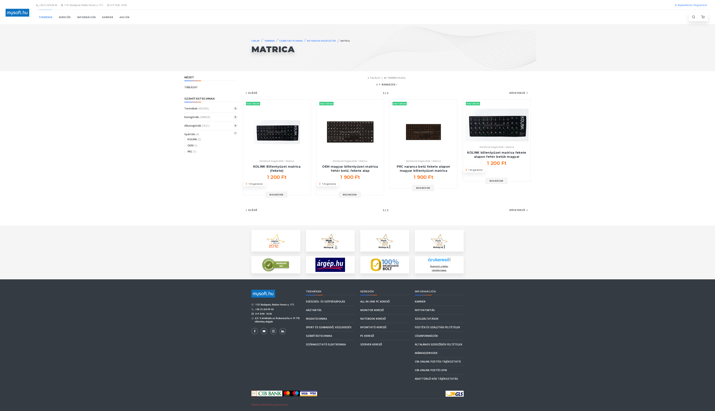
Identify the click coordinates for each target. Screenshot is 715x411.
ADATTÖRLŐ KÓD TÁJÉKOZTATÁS (436, 378)
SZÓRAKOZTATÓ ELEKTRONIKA (326, 344)
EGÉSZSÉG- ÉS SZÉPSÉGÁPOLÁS (325, 301)
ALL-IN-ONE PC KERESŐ (375, 301)
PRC (192, 151)
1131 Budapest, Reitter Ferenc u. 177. (83, 5)
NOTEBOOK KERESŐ (373, 318)
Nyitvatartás (425, 310)
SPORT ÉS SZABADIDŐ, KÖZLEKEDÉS (328, 327)
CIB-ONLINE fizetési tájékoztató (438, 361)
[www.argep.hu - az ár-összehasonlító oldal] (330, 265)
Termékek (196, 108)
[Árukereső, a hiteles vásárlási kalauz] (276, 264)
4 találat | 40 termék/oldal (387, 77)
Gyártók (191, 134)
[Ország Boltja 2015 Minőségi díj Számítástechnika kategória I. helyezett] (384, 240)
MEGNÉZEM (276, 194)
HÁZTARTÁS (313, 310)
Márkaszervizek (426, 353)
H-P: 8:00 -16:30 (118, 5)
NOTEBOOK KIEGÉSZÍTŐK (321, 40)
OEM (192, 145)
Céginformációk (426, 336)
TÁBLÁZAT (191, 87)
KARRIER (107, 17)
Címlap (255, 40)
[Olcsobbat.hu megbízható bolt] (385, 264)
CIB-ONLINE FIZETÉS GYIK (431, 370)
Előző (252, 93)
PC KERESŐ (367, 336)
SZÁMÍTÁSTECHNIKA (291, 40)
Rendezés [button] (388, 84)
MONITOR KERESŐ (372, 310)
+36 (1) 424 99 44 (48, 5)
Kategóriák (197, 117)
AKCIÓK (124, 17)
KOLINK (194, 139)
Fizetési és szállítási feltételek (437, 327)
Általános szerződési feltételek (438, 344)
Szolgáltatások (426, 318)
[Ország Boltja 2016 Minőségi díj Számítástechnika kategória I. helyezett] (439, 240)
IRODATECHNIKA (316, 318)
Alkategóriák (196, 125)
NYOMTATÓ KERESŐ (373, 327)
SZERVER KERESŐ (371, 344)
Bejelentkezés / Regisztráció (692, 5)
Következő (517, 93)
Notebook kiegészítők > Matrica (277, 161)
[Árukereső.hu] (439, 261)
